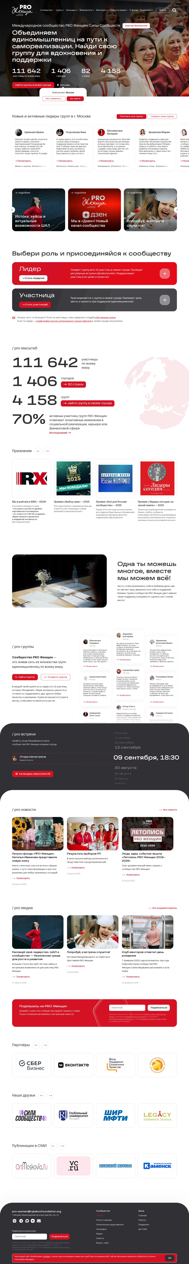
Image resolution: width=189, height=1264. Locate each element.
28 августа (121, 779)
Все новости (170, 810)
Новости (100, 1238)
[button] (165, 274)
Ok (169, 1258)
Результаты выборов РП (84, 854)
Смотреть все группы (131, 116)
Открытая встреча (33, 757)
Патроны (142, 1220)
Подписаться (159, 1008)
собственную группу (105, 318)
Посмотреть (24, 161)
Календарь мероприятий (34, 774)
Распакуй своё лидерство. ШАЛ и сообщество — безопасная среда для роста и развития (36, 956)
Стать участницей (36, 305)
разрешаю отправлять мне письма (153, 1019)
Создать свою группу (162, 116)
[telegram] (21, 1221)
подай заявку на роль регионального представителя (63, 321)
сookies (46, 1257)
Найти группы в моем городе (33, 85)
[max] (27, 1221)
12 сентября (121, 733)
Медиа (99, 1234)
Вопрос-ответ (102, 1243)
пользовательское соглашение (135, 1017)
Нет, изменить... (54, 99)
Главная (99, 1216)
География (101, 1229)
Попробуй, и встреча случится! (88, 952)
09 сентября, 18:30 (146, 758)
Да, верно (75, 99)
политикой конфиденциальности (121, 1019)
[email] (38, 1221)
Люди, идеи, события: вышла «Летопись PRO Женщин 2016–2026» (143, 857)
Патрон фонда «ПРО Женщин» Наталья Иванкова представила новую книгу (34, 857)
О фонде (134, 10)
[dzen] (33, 1221)
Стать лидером (34, 278)
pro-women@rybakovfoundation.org (36, 1212)
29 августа (123, 773)
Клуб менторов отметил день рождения (143, 954)
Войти (162, 10)
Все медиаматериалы (165, 908)
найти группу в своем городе (89, 403)
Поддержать (143, 1225)
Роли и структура (104, 1220)
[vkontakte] (14, 1221)
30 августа (126, 768)
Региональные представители (110, 1225)
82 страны (75, 384)
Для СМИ (142, 1229)
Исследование (58, 433)
